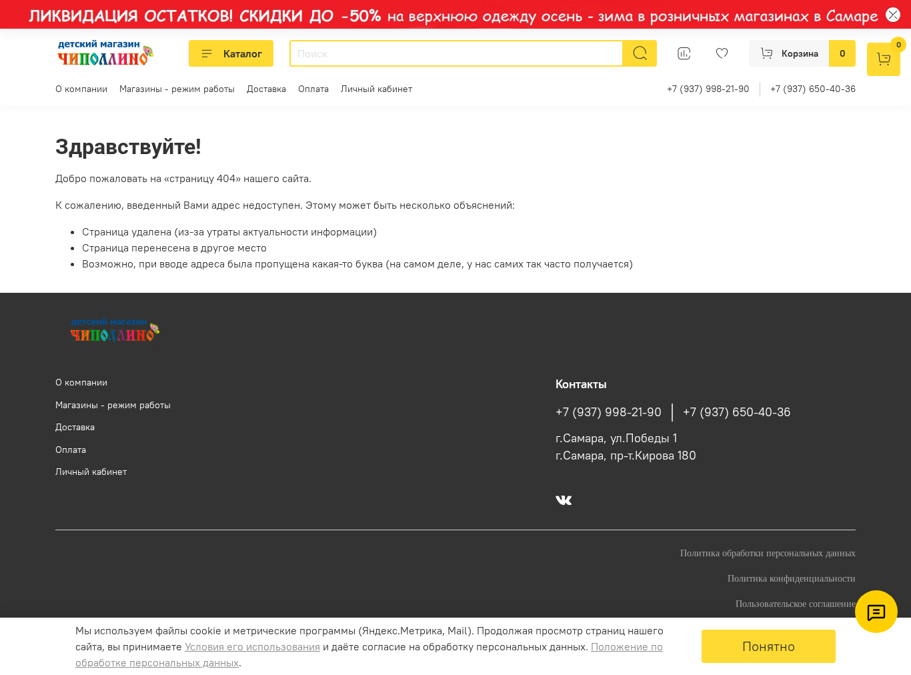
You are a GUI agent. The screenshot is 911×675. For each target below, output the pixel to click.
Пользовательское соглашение (796, 603)
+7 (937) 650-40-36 (813, 89)
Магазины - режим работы (177, 89)
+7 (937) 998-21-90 (708, 89)
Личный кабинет (376, 89)
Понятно (768, 646)
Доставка (266, 89)
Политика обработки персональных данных (768, 553)
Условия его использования (252, 646)
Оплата (313, 89)
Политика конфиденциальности (792, 578)
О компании (81, 89)
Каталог (242, 53)
